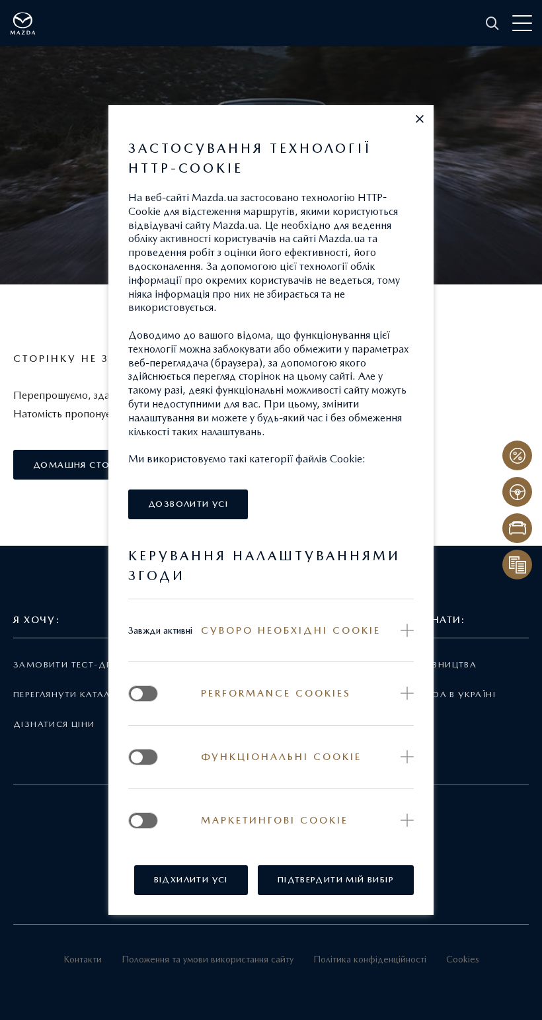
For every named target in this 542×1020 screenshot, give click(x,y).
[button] (420, 119)
